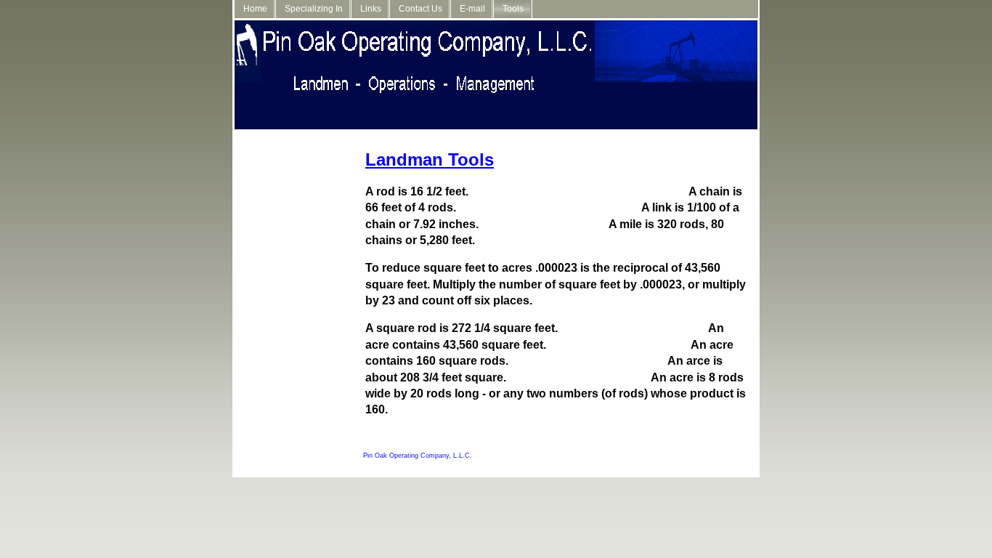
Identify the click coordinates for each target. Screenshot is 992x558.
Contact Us (420, 9)
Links (370, 9)
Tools (513, 9)
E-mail (472, 9)
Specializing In (314, 9)
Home (255, 9)
